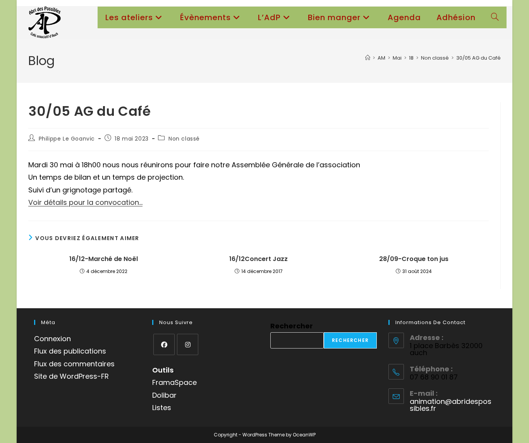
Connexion (52, 338)
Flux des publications (70, 351)
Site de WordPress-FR (71, 376)
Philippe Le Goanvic (67, 139)
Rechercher (291, 326)
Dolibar (164, 395)
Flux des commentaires (74, 364)
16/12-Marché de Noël (103, 259)
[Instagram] (187, 344)
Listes (161, 407)
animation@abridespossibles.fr (450, 405)
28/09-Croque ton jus (413, 259)
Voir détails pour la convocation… (85, 202)
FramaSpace (174, 382)
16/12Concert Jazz (258, 259)
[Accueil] (367, 58)
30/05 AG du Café (478, 58)
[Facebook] (164, 344)
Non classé (184, 139)
